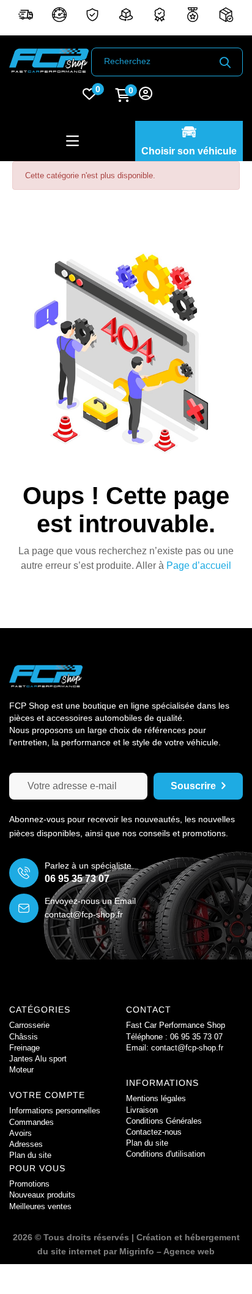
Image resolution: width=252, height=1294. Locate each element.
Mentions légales (156, 1098)
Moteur (21, 1069)
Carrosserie (29, 1025)
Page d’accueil (198, 565)
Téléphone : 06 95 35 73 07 (174, 1036)
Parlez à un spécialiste (88, 865)
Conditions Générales (164, 1121)
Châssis (23, 1036)
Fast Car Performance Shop (175, 1025)
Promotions (29, 1183)
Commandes (31, 1122)
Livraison (142, 1110)
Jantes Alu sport (38, 1058)
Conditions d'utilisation (165, 1153)
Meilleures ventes (40, 1206)
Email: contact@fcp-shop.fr (174, 1047)
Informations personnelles (54, 1110)
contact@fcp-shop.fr (84, 914)
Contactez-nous (154, 1132)
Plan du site (147, 1143)
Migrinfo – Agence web (167, 1251)
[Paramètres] (145, 95)
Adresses (26, 1144)
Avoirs (20, 1133)
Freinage (24, 1047)
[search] (225, 62)
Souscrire (193, 786)
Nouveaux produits (42, 1194)
